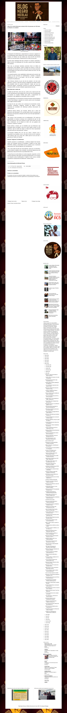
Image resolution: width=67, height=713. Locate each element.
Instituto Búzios (48, 671)
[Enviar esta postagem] (24, 166)
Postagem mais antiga (36, 201)
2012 (46, 637)
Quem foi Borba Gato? (49, 440)
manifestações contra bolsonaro (17, 167)
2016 (46, 631)
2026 (46, 355)
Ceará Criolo (47, 666)
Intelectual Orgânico (49, 675)
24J (10, 167)
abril (47, 617)
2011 (46, 639)
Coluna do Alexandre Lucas (49, 37)
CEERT (46, 682)
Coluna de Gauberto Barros (49, 38)
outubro (47, 368)
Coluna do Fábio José (48, 35)
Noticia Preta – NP (48, 643)
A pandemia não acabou (50, 499)
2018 (46, 628)
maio (47, 616)
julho (47, 373)
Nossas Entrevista (32, 21)
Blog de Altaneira (48, 654)
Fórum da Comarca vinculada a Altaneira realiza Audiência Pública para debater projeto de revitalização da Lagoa (54, 278)
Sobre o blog (39, 21)
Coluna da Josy (47, 41)
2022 (46, 361)
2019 (46, 626)
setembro (47, 369)
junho (47, 614)
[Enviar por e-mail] (26, 166)
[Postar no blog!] (27, 166)
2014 (46, 634)
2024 (46, 358)
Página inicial (24, 201)
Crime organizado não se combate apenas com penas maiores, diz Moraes (50, 645)
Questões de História (55, 21)
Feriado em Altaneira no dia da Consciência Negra (15, 21)
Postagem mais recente (12, 201)
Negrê (46, 661)
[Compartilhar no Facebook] (29, 166)
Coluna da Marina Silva (48, 42)
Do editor (26, 21)
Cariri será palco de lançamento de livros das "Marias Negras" (53, 294)
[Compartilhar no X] (28, 166)
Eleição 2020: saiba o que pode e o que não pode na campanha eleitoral (54, 283)
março (47, 619)
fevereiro (47, 621)
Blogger (46, 706)
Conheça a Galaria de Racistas (51, 479)
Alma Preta (47, 680)
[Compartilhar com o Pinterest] (30, 166)
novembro (48, 366)
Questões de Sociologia (47, 21)
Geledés (46, 649)
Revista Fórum (21, 163)
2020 (46, 624)
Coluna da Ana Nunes (48, 34)
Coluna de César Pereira (49, 32)
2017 (46, 629)
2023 (46, 360)
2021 (46, 363)
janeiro (47, 622)
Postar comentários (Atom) (16, 203)
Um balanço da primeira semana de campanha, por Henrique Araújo (53, 656)
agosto (47, 371)
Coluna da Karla (47, 31)
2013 (46, 636)
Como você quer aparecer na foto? (51, 572)
